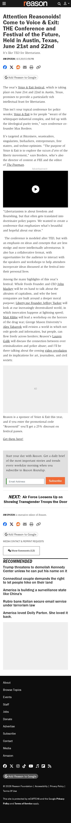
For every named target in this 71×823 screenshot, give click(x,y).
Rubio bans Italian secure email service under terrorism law (34, 603)
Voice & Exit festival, (31, 87)
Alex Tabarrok (12, 327)
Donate (7, 719)
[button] (66, 3)
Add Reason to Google (22, 77)
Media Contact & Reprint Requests (23, 541)
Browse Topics (12, 690)
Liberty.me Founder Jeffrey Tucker (39, 303)
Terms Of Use (10, 791)
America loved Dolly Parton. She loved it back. (35, 614)
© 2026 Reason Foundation (18, 786)
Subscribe (55, 481)
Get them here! (13, 439)
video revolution (56, 350)
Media (7, 748)
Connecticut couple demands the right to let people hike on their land (33, 580)
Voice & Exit (22, 114)
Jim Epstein (9, 58)
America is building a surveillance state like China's (34, 591)
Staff (6, 704)
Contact (8, 741)
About (7, 682)
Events (7, 697)
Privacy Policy (57, 786)
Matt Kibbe (10, 317)
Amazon (8, 755)
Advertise (9, 726)
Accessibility (41, 786)
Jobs (6, 711)
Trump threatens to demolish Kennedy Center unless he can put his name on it (35, 569)
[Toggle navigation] (4, 3)
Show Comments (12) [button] (23, 550)
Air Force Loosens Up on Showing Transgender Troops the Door (35, 499)
